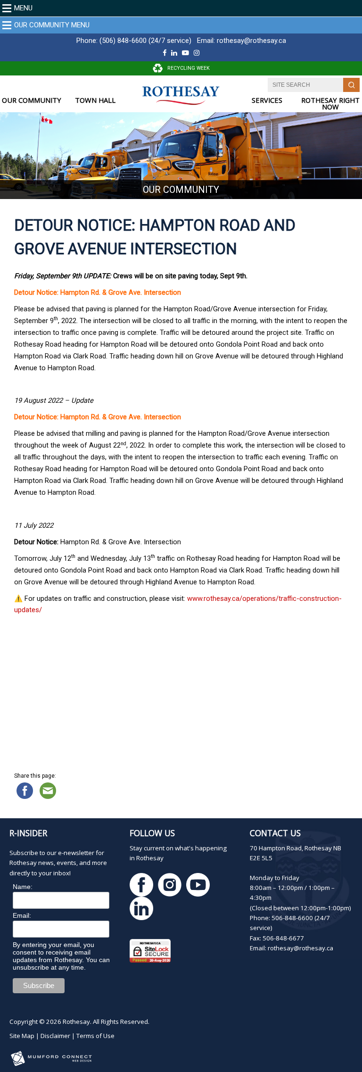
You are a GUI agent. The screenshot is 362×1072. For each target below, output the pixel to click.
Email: (22, 915)
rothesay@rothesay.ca (251, 40)
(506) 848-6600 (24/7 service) (145, 40)
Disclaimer (55, 1035)
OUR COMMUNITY (31, 100)
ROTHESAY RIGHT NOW (330, 103)
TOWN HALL (95, 100)
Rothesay (76, 1021)
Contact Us (275, 833)
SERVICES (267, 100)
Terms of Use (95, 1035)
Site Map (21, 1035)
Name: (23, 886)
